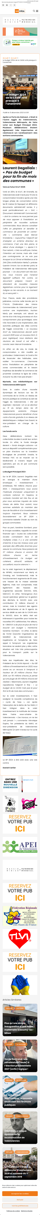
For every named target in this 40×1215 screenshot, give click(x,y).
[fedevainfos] (20, 916)
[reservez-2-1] (20, 824)
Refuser (20, 1200)
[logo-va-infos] (20, 11)
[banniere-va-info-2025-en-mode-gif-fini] (20, 42)
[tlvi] (20, 939)
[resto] (29, 803)
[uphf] (10, 784)
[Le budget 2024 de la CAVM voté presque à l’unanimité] (20, 66)
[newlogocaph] (20, 32)
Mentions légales (26, 1211)
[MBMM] (20, 21)
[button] (34, 11)
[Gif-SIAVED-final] (29, 784)
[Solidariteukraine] (20, 985)
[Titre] (3, 5)
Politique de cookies (13, 1211)
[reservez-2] (20, 893)
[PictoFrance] (10, 803)
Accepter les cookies (20, 1193)
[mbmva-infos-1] (20, 870)
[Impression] (20, 847)
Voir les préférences (20, 1206)
